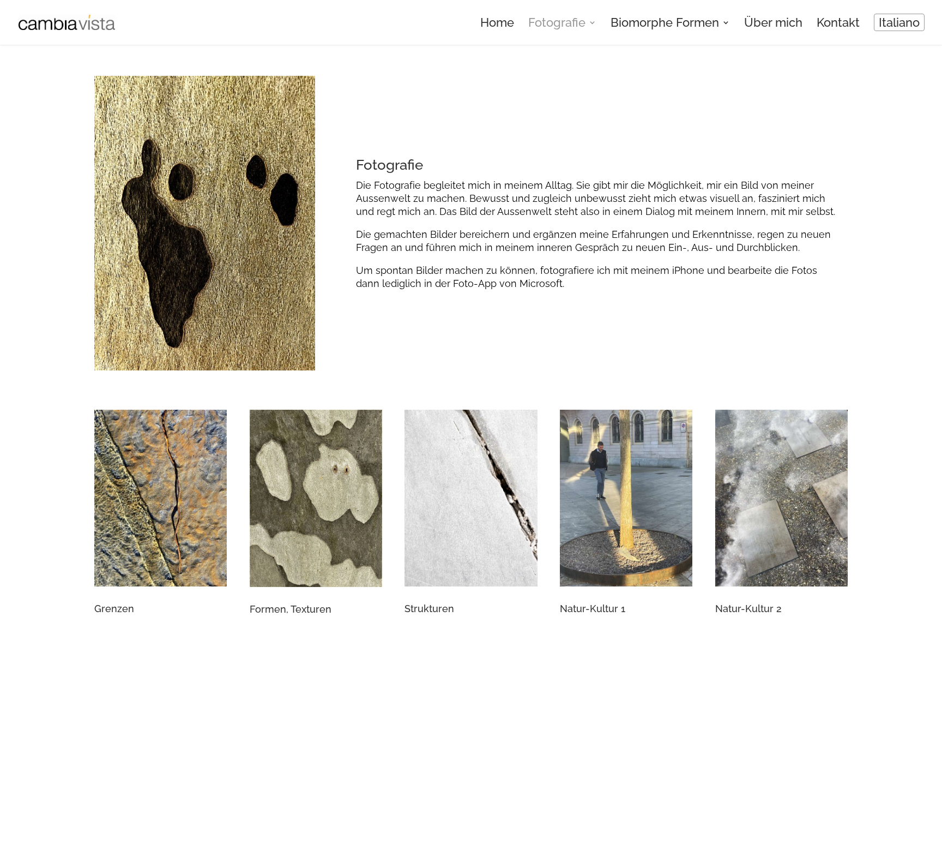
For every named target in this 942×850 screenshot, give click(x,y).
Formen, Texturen (290, 609)
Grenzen (114, 608)
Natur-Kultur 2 (748, 608)
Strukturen (429, 608)
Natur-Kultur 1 (592, 608)
